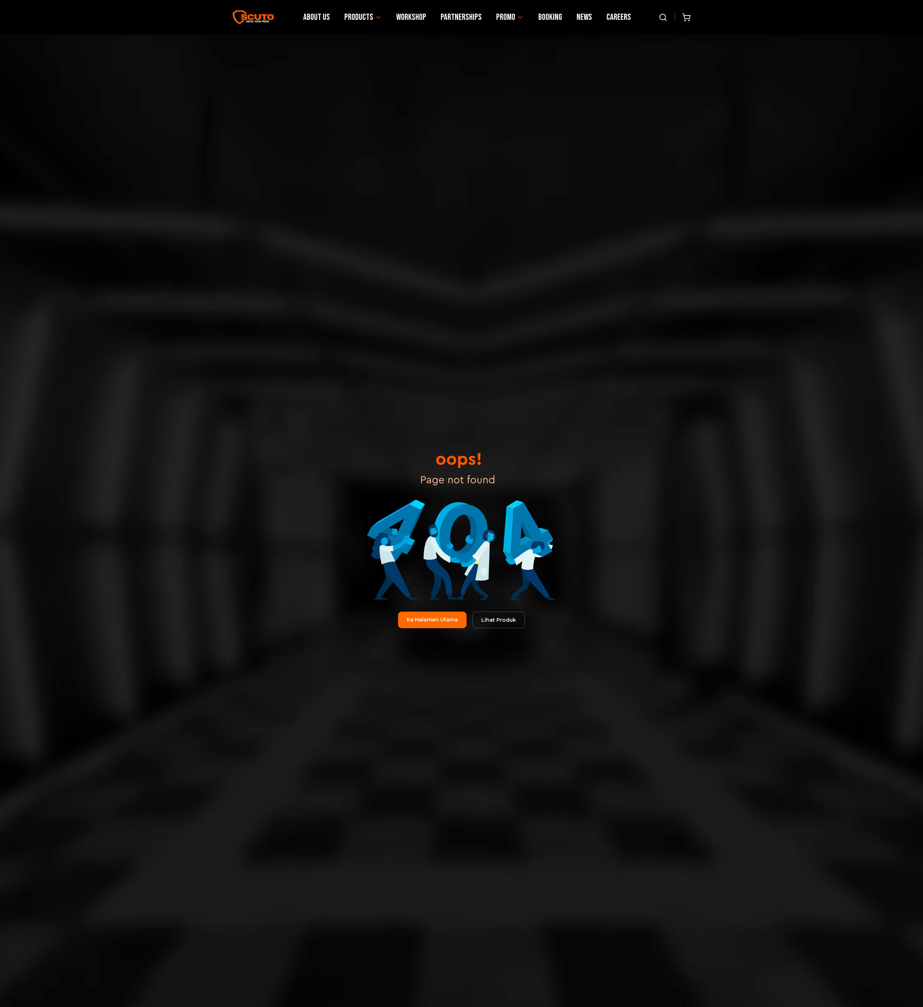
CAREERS (618, 17)
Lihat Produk (498, 620)
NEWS (584, 17)
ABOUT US (316, 17)
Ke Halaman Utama (432, 619)
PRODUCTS (358, 17)
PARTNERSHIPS (461, 17)
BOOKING (550, 17)
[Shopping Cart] (686, 17)
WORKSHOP (411, 17)
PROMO (505, 17)
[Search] (663, 17)
